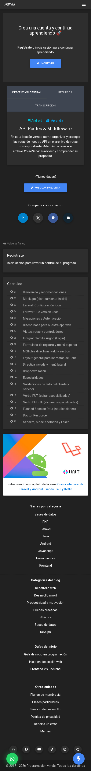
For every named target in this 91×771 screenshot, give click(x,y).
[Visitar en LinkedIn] (13, 749)
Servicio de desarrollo (45, 709)
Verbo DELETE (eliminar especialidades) (50, 402)
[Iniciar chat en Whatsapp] (12, 759)
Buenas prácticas (45, 610)
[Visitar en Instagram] (65, 749)
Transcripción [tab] (45, 105)
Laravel (46, 529)
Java (45, 536)
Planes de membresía (45, 695)
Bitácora (45, 617)
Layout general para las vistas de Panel (50, 358)
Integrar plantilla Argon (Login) (44, 338)
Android (36, 121)
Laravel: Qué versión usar (40, 312)
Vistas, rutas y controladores (43, 332)
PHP (45, 522)
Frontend (45, 565)
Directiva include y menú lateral (44, 364)
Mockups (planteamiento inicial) (45, 299)
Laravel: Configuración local (42, 305)
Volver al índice (16, 243)
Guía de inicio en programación (45, 654)
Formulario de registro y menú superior (50, 345)
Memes (45, 731)
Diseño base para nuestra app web (47, 325)
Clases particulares (45, 702)
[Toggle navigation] (84, 4)
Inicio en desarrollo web (45, 662)
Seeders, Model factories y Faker (46, 422)
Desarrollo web (45, 588)
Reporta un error (45, 724)
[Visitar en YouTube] (39, 749)
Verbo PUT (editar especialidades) (46, 396)
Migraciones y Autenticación (42, 318)
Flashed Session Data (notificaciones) (49, 409)
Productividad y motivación (45, 603)
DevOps (45, 632)
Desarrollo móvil (45, 595)
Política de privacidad (45, 717)
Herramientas (45, 558)
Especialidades (33, 378)
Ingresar (47, 63)
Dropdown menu (34, 371)
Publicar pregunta (47, 187)
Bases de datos (46, 514)
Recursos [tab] (65, 92)
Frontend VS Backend (45, 669)
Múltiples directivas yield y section (46, 351)
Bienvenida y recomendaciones (44, 292)
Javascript (45, 551)
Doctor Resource (35, 415)
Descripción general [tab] (26, 92)
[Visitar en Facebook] (26, 749)
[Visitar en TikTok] (52, 749)
